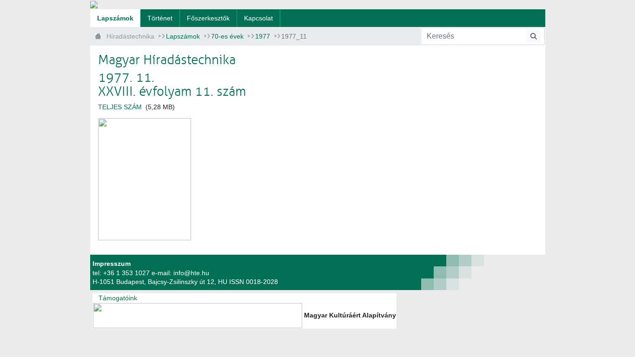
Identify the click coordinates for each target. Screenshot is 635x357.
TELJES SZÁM (120, 107)
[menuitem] (115, 18)
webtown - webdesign (418, 272)
